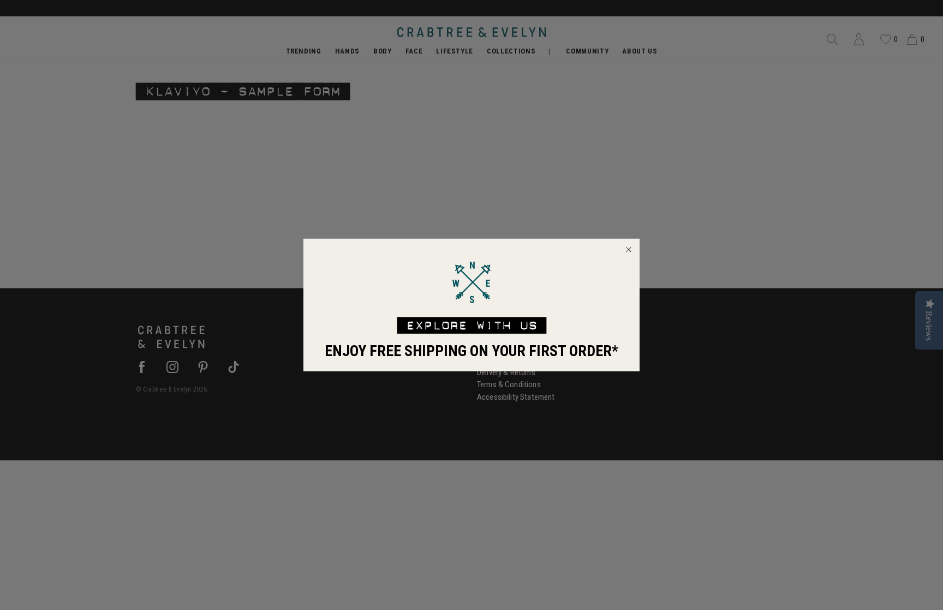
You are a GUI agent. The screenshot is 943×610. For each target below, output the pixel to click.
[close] (628, 249)
